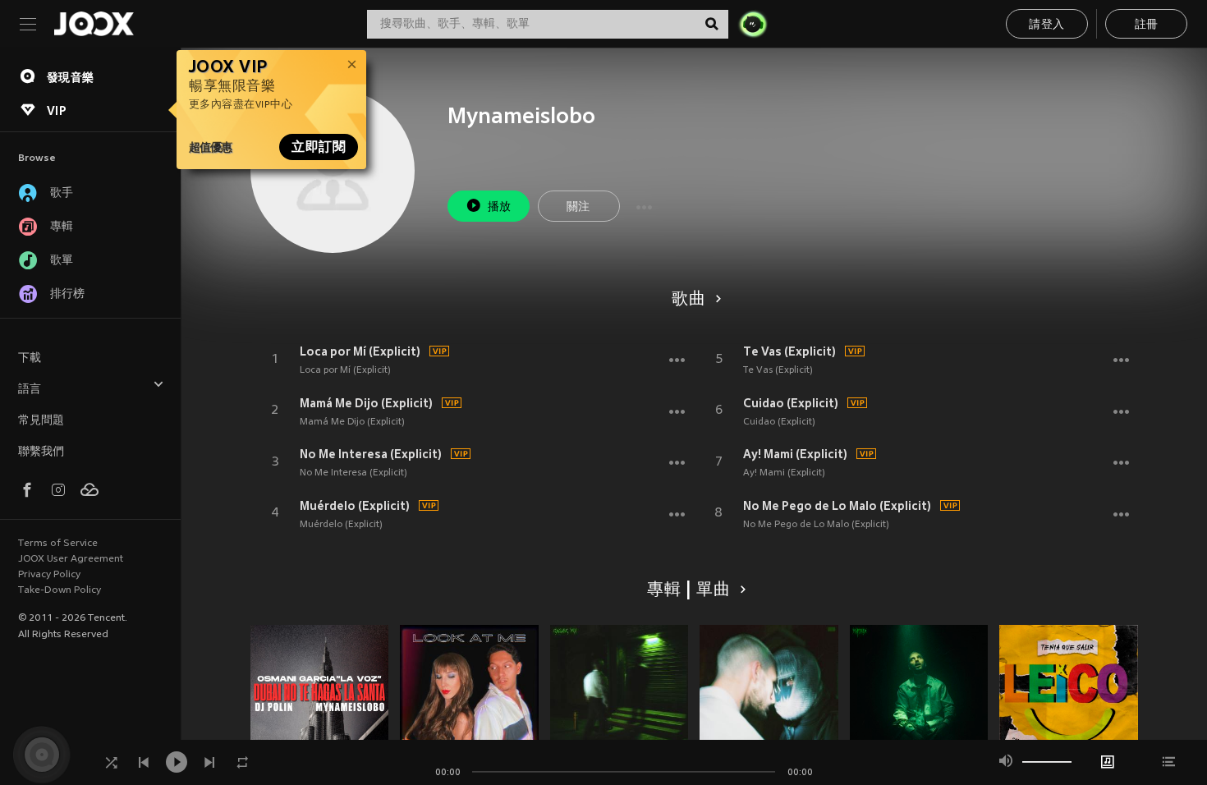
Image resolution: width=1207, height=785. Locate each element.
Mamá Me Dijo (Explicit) (366, 403)
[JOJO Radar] (753, 23)
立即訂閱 (318, 147)
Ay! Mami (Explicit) (795, 454)
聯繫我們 (41, 452)
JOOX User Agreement (70, 559)
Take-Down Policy (59, 590)
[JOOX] (94, 23)
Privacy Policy (49, 575)
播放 (500, 207)
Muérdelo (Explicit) (355, 505)
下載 (29, 358)
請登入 (1046, 25)
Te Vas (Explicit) (789, 351)
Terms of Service (58, 543)
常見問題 (41, 421)
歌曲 (689, 300)
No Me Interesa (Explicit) (371, 454)
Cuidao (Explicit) (790, 403)
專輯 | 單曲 (689, 590)
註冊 (1147, 25)
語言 (29, 389)
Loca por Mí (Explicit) (360, 351)
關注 (578, 207)
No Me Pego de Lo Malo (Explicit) (837, 505)
